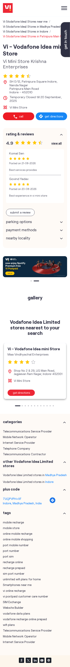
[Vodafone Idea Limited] (8, 8)
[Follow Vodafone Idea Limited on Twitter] (28, 660)
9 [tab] (44, 406)
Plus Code (11, 489)
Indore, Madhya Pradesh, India (22, 503)
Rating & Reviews (20, 134)
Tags (7, 513)
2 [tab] (35, 281)
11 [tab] (51, 406)
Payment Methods (21, 230)
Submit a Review (20, 212)
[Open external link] (65, 56)
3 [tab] (26, 406)
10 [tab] (47, 406)
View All (56, 143)
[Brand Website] (49, 660)
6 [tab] (35, 406)
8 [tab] (41, 406)
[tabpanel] (35, 266)
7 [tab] (38, 406)
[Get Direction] (52, 502)
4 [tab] (29, 406)
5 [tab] (32, 406)
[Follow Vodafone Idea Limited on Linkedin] (35, 660)
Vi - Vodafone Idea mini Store (34, 348)
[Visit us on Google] (21, 660)
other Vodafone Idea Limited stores (28, 463)
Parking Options (19, 222)
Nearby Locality (18, 238)
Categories (12, 422)
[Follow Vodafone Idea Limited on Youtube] (42, 660)
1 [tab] (31, 281)
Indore (49, 481)
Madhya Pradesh (56, 475)
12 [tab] (54, 406)
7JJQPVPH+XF (12, 498)
